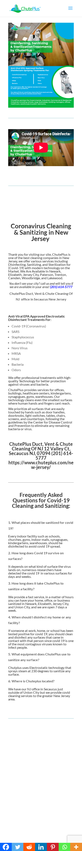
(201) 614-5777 (61, 287)
